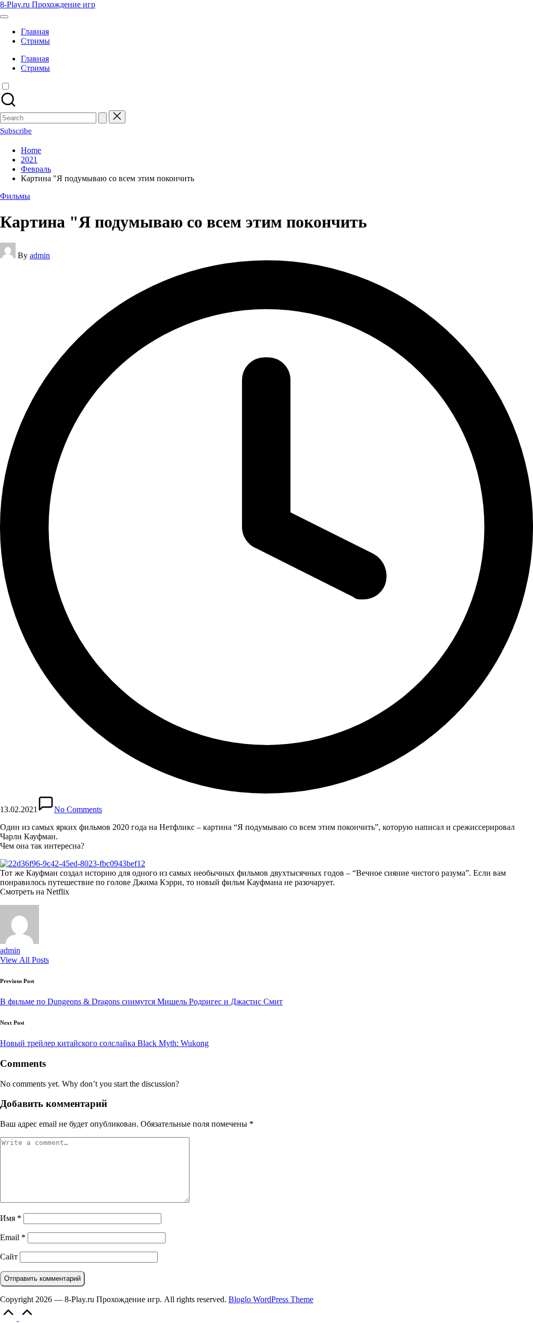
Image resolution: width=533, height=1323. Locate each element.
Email (13, 1237)
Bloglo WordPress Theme (271, 1299)
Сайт (9, 1256)
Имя (10, 1218)
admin (10, 950)
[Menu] (4, 16)
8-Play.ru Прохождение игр (47, 4)
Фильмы (15, 196)
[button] (102, 117)
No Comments (78, 809)
